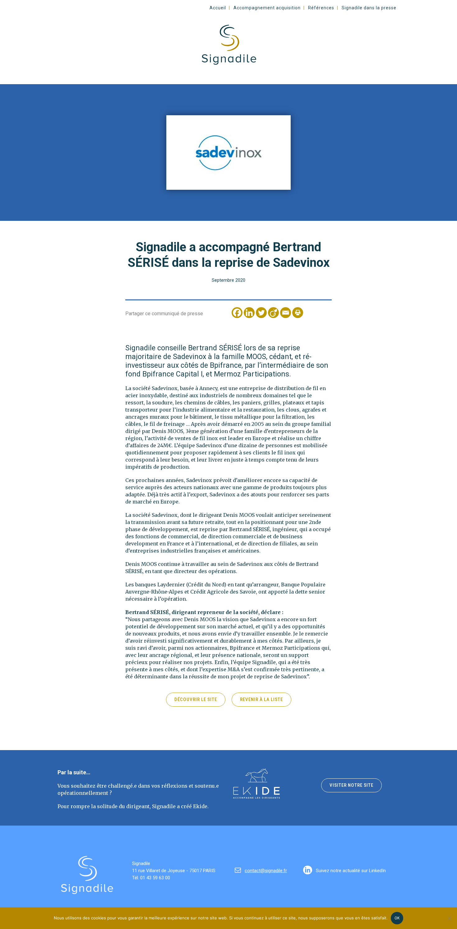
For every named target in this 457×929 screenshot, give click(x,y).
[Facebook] (237, 312)
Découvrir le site (195, 699)
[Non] (449, 918)
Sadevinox (165, 388)
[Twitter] (261, 312)
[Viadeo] (273, 312)
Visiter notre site (351, 785)
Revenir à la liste (261, 699)
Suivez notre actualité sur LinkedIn (350, 870)
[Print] (297, 312)
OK (397, 918)
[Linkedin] (249, 312)
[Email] (285, 312)
